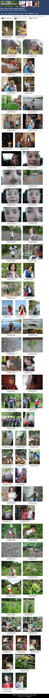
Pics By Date (19, 16)
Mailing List (31, 13)
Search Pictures (39, 16)
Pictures (17, 13)
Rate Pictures (30, 16)
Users (26, 13)
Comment (10, 37)
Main (2, 13)
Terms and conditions (32, 694)
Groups (21, 13)
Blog (6, 13)
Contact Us (19, 694)
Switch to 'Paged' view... (7, 691)
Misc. (37, 13)
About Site (14, 694)
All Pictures (35, 16)
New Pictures (15, 16)
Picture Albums (24, 16)
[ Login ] (44, 16)
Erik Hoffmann (28, 696)
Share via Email (5, 37)
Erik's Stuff (10, 13)
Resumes (26, 694)
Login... (3, 15)
